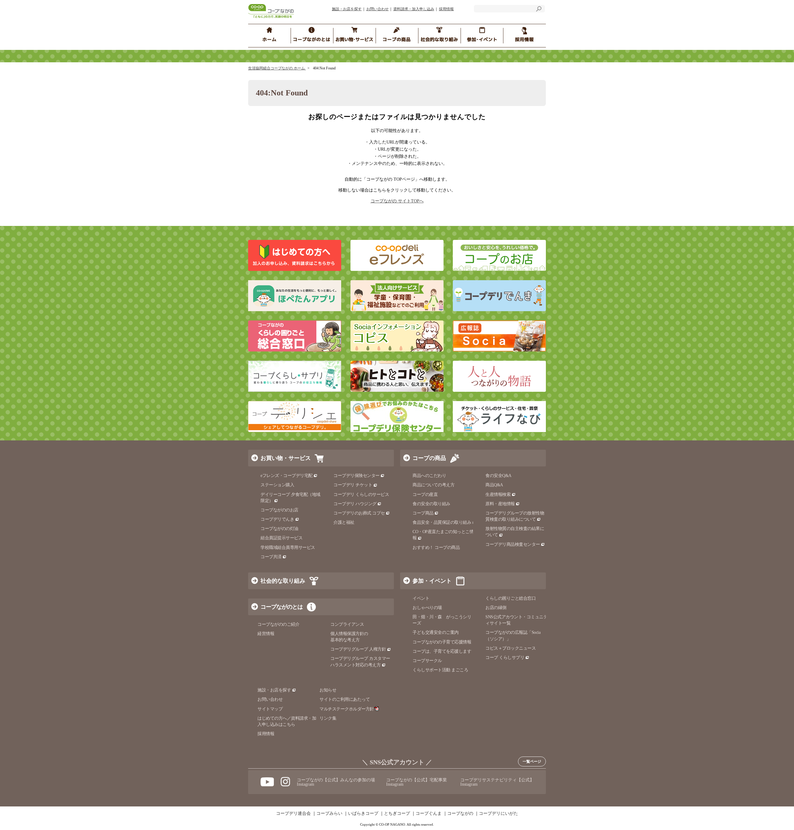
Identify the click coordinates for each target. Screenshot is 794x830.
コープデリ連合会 (293, 813)
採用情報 (446, 9)
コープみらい (329, 813)
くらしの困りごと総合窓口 (510, 598)
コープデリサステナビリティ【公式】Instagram (497, 782)
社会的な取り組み (283, 581)
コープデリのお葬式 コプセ (359, 513)
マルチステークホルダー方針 (346, 709)
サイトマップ (270, 709)
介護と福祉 (344, 522)
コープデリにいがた (498, 813)
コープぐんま (429, 813)
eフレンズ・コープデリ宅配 (287, 475)
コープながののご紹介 (278, 624)
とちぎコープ (397, 813)
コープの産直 (425, 494)
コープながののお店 (279, 510)
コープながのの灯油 (279, 528)
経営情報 (265, 633)
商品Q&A (494, 485)
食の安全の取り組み (431, 503)
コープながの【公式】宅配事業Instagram (416, 782)
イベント (421, 598)
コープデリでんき (277, 519)
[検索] (539, 10)
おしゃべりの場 (427, 607)
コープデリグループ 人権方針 (358, 649)
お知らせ (327, 690)
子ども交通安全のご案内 (436, 632)
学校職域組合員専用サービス (288, 547)
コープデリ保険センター (356, 475)
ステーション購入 (277, 485)
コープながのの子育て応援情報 (442, 642)
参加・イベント (432, 581)
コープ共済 (271, 556)
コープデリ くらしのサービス (361, 494)
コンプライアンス (347, 624)
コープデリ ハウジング (355, 503)
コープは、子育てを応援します (442, 651)
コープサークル (427, 660)
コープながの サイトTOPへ (397, 201)
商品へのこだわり (429, 475)
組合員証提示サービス (281, 538)
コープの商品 (429, 458)
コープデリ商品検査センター (512, 544)
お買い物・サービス (286, 458)
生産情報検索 (498, 494)
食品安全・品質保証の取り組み (442, 522)
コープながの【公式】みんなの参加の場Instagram (336, 782)
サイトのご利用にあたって (344, 699)
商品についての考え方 (433, 485)
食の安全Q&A (498, 475)
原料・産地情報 (500, 503)
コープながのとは (282, 607)
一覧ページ (532, 761)
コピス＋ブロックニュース (510, 648)
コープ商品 (423, 513)
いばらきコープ (363, 813)
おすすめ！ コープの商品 (436, 547)
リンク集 (327, 718)
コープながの (460, 813)
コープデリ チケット (352, 485)
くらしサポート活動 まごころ (440, 670)
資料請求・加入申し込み (413, 9)
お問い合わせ (377, 9)
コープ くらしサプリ (504, 657)
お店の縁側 (495, 607)
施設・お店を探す (347, 9)
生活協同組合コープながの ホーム (277, 68)
